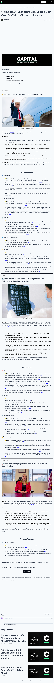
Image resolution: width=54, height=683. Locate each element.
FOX (45, 551)
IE (21, 412)
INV (12, 185)
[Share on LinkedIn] (52, 20)
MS (43, 208)
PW (32, 555)
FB (36, 230)
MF (26, 205)
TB (23, 254)
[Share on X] (47, 20)
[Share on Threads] (50, 20)
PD (19, 404)
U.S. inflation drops (9, 76)
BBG (17, 447)
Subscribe (9, 624)
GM (16, 189)
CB (39, 451)
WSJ (27, 234)
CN (28, 263)
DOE (47, 383)
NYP (12, 195)
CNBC (40, 182)
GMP (30, 400)
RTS (29, 242)
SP (6, 422)
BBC (26, 547)
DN (35, 433)
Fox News (33, 504)
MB (10, 214)
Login (5, 624)
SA (39, 379)
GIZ (30, 408)
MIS (42, 392)
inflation (12, 132)
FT (29, 429)
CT (48, 267)
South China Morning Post (8, 326)
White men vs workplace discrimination (14, 80)
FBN (37, 226)
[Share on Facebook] (44, 20)
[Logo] (2, 2)
